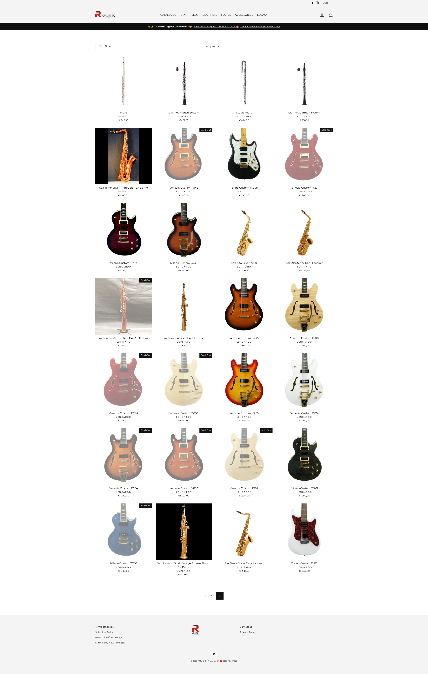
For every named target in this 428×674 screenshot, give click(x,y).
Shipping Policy (104, 632)
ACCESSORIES (244, 14)
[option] (214, 26)
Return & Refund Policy (108, 637)
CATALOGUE (168, 14)
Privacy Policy (248, 632)
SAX (183, 14)
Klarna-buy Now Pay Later (110, 642)
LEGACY (262, 14)
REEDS (194, 14)
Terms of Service (104, 627)
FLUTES (226, 14)
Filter (107, 46)
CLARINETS (209, 14)
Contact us (246, 627)
